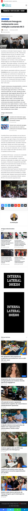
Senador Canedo (9, 16)
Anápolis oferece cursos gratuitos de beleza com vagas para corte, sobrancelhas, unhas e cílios (12, 426)
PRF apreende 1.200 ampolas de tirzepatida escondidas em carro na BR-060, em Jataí (13, 358)
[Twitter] (5, 205)
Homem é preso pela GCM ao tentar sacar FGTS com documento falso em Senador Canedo (6, 260)
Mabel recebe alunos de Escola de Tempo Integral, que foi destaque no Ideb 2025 (12, 493)
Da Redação (5, 29)
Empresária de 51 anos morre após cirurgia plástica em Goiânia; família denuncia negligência (12, 380)
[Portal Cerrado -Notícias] (6, 5)
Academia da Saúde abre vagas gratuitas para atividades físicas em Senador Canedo (18, 118)
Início (3, 16)
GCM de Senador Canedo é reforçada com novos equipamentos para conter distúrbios (20, 260)
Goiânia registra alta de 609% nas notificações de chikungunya (12, 449)
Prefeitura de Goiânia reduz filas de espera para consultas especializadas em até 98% (13, 470)
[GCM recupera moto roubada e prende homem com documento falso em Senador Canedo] (7, 235)
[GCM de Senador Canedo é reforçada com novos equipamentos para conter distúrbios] (21, 252)
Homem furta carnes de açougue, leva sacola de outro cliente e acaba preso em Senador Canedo (18, 127)
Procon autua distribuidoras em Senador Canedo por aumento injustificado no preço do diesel (20, 243)
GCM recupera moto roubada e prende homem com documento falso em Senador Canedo (7, 243)
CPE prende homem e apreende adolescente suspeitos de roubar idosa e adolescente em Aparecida (14, 403)
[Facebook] (2, 205)
